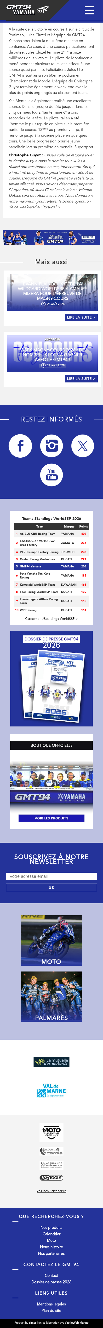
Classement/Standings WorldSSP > (51, 619)
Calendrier (51, 1234)
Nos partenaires (51, 1253)
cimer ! (33, 1322)
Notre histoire (51, 1247)
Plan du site (51, 1310)
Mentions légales (51, 1304)
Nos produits (51, 1227)
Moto (51, 1240)
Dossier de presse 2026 (51, 1282)
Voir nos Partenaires (51, 1191)
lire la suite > (81, 317)
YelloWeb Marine (78, 1322)
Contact (51, 1275)
